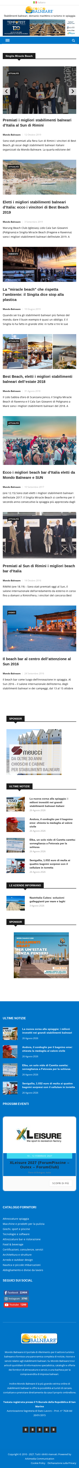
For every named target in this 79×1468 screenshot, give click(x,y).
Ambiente (13, 254)
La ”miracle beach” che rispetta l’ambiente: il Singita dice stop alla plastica (33, 294)
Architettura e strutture (17, 1241)
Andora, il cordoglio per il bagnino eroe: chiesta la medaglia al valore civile (51, 823)
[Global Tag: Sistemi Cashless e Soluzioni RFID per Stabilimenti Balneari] (41, 977)
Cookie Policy (38, 1449)
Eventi (11, 612)
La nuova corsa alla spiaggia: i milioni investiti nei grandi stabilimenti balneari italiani (49, 802)
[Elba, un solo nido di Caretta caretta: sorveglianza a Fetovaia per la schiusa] (16, 846)
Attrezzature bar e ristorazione (22, 1225)
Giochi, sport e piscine (16, 1215)
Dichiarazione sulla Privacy (62, 1449)
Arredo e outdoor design (18, 1246)
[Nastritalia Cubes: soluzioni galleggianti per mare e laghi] (16, 904)
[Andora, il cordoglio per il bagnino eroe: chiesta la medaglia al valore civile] (16, 825)
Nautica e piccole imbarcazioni (22, 1251)
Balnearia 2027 (38, 1149)
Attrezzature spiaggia (16, 1205)
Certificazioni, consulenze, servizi (23, 1235)
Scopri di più (60, 1169)
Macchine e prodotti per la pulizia (23, 1210)
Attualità (13, 73)
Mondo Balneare (12, 134)
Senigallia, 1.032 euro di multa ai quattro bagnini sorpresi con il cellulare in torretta (50, 864)
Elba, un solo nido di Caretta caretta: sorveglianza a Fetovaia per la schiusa (53, 843)
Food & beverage (13, 1230)
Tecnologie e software (16, 1220)
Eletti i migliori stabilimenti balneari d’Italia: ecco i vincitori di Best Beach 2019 (36, 207)
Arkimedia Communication (39, 1445)
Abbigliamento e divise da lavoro (23, 1256)
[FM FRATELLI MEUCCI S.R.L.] (34, 774)
